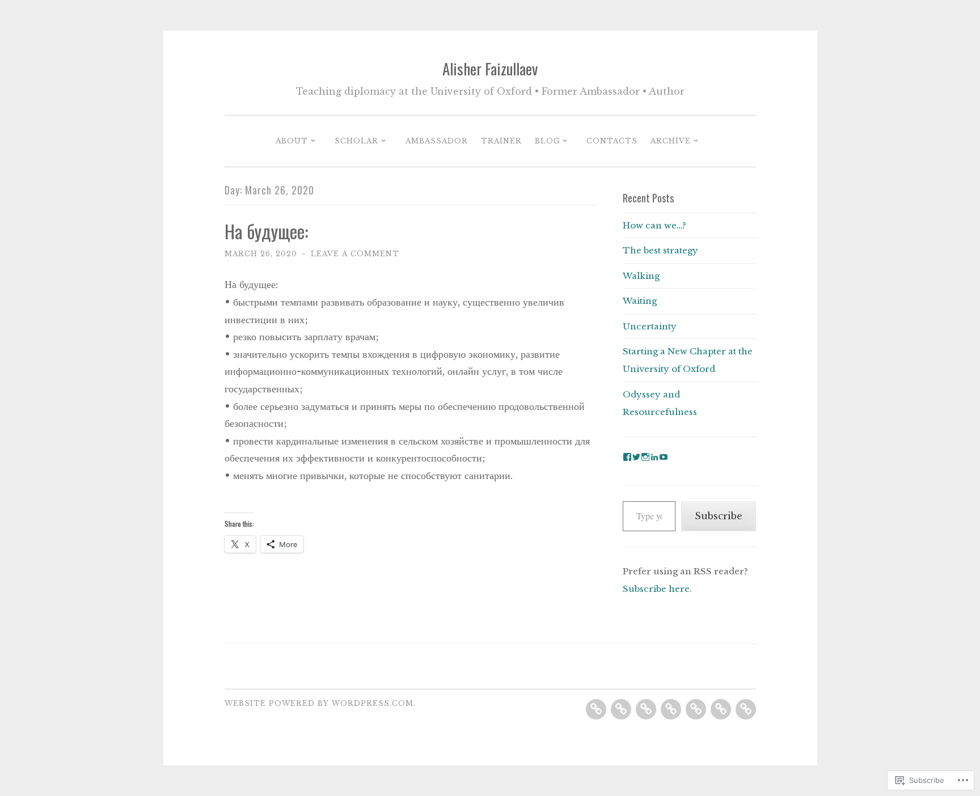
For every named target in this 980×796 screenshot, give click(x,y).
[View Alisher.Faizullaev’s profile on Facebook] (627, 456)
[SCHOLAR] (621, 709)
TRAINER (501, 141)
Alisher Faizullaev (490, 68)
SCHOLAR (356, 141)
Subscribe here (656, 588)
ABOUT (292, 141)
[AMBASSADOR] (646, 709)
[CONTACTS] (721, 709)
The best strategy (660, 250)
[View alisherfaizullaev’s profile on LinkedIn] (654, 456)
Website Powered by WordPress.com (319, 703)
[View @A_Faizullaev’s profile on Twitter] (636, 456)
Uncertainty (650, 326)
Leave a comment (355, 253)
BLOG (547, 141)
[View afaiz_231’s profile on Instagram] (645, 456)
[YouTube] (663, 456)
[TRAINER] (671, 709)
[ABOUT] (596, 709)
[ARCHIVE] (746, 709)
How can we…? (654, 225)
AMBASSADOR (436, 141)
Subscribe (718, 516)
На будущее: (266, 231)
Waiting (640, 300)
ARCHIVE (670, 141)
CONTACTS (611, 141)
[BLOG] (696, 709)
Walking (641, 275)
